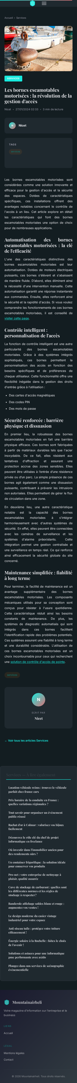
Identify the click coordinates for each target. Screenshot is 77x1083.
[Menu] (44, 3)
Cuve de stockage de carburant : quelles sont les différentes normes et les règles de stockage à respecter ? (37, 891)
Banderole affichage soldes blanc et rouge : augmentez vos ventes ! (36, 905)
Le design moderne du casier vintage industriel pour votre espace (32, 918)
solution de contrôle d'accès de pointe (37, 662)
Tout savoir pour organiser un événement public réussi (35, 814)
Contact (8, 1059)
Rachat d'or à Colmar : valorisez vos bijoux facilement (36, 827)
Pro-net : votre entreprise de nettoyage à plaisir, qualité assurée (34, 876)
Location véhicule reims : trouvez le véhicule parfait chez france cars (37, 789)
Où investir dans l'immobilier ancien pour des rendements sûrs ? (36, 852)
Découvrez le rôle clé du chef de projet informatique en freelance (33, 839)
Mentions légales (14, 1053)
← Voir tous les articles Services (26, 740)
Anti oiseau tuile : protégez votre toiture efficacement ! (34, 930)
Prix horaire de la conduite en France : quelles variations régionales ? (33, 802)
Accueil (8, 17)
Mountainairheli (27, 1002)
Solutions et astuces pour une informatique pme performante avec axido (36, 955)
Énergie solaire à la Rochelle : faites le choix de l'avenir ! (37, 943)
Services (21, 17)
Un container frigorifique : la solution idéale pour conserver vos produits (37, 864)
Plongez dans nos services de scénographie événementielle (36, 968)
